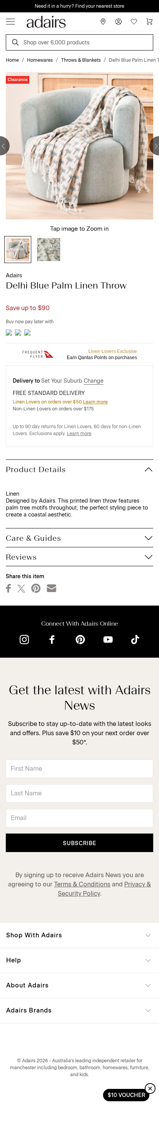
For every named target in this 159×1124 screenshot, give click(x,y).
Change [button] (93, 381)
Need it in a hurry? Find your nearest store (79, 6)
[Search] (17, 43)
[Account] (118, 21)
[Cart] (149, 21)
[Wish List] (134, 21)
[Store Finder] (103, 21)
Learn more (95, 402)
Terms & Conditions (82, 884)
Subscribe (79, 843)
